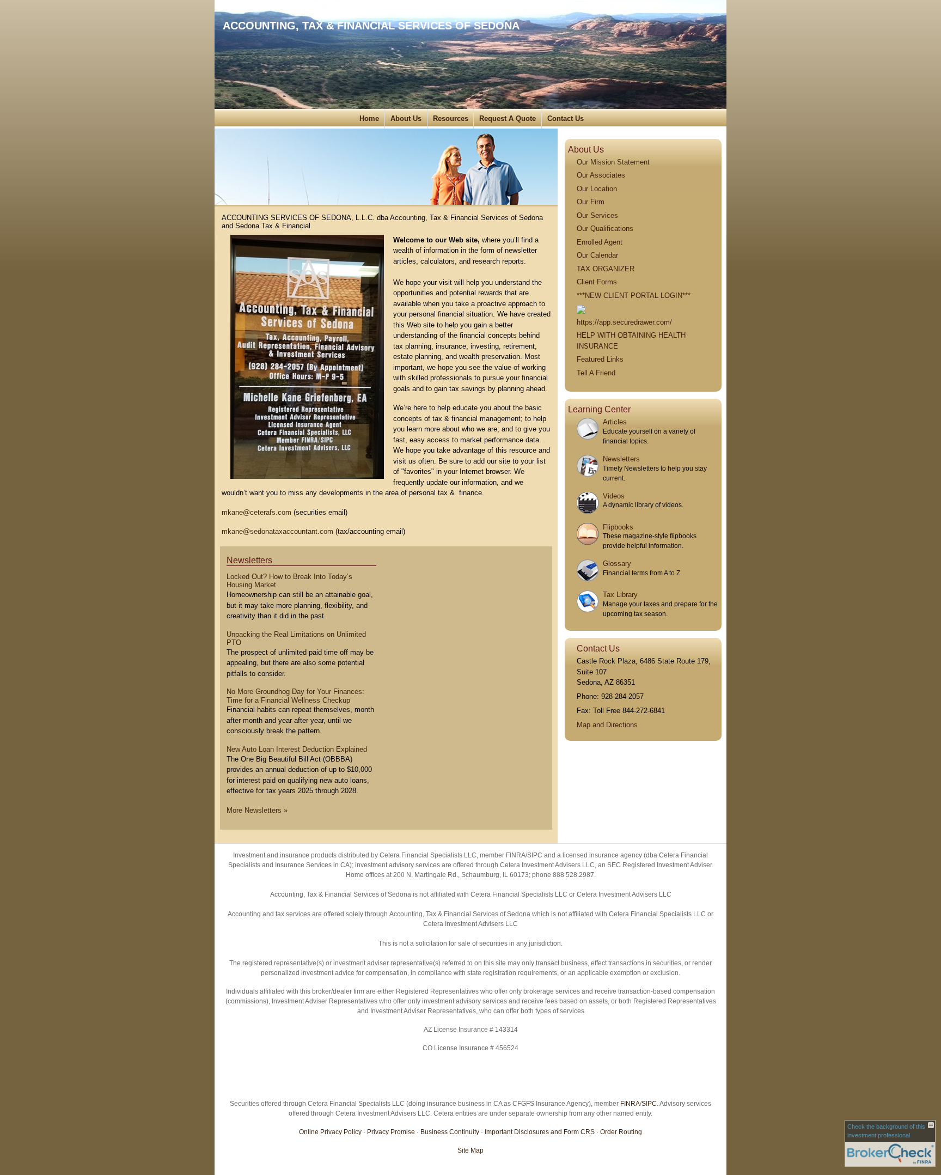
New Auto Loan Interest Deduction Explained (297, 749)
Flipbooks (618, 527)
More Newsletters (257, 810)
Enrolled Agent (599, 242)
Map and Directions (607, 725)
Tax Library (620, 594)
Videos (614, 496)
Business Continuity (449, 1132)
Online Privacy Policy (330, 1132)
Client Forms (597, 282)
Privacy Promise (391, 1132)
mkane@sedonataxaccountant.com (277, 531)
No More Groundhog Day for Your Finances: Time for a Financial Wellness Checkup (295, 695)
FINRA (630, 1103)
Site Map (470, 1150)
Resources (450, 118)
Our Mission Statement (613, 162)
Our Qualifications (605, 228)
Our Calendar (597, 255)
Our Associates (601, 175)
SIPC (649, 1103)
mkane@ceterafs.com (256, 512)
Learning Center (599, 409)
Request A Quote (507, 118)
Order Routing (621, 1132)
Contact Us (565, 118)
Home (369, 118)
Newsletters (249, 560)
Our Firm (590, 202)
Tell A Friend (596, 373)
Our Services (597, 215)
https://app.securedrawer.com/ (624, 322)
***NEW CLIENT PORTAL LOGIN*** (634, 295)
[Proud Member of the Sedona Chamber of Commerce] (581, 309)
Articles (615, 422)
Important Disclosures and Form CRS (540, 1132)
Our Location (597, 189)
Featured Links (600, 359)
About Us (405, 118)
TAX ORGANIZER (605, 269)
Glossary (617, 563)
